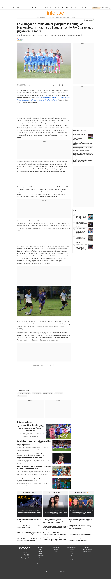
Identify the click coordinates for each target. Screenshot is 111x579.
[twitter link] (25, 555)
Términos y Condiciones (87, 549)
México (47, 7)
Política (82, 7)
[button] (2, 7)
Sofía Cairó (69, 17)
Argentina (23, 7)
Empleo (55, 551)
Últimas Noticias (70, 7)
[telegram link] (25, 558)
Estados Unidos (30, 7)
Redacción (56, 549)
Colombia (37, 7)
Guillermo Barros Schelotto (54, 17)
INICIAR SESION (105, 7)
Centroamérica (57, 7)
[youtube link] (22, 558)
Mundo (63, 7)
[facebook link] (22, 555)
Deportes (77, 7)
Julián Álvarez (63, 17)
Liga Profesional (58, 393)
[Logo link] (55, 12)
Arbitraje (73, 17)
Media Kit (71, 559)
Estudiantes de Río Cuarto (24, 393)
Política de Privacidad (87, 551)
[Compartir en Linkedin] (63, 85)
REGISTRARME (96, 7)
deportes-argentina (22, 396)
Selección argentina (44, 17)
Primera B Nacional (47, 393)
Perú (51, 7)
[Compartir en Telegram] (66, 85)
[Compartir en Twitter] (60, 85)
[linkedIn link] (28, 558)
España (42, 7)
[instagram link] (28, 555)
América (40, 549)
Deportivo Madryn (37, 393)
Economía (87, 7)
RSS (40, 566)
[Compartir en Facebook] (57, 85)
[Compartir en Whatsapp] (54, 85)
